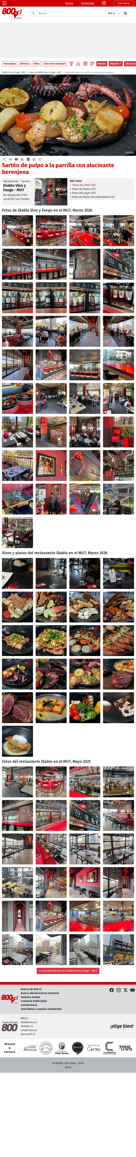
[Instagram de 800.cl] (118, 990)
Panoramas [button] (9, 63)
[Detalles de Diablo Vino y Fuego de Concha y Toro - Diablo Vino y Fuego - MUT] (118, 432)
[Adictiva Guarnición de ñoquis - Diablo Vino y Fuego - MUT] (51, 707)
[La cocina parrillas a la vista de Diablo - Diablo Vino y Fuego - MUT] (51, 364)
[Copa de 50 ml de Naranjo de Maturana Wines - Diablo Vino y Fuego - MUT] (51, 573)
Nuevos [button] (102, 63)
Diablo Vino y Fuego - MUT (14, 72)
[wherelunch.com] (125, 1048)
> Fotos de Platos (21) (83, 189)
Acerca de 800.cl (31, 989)
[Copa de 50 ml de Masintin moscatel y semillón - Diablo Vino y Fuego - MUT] (85, 573)
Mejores (114, 63)
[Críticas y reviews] (85, 63)
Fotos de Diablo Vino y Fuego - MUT (45, 72)
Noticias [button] (24, 63)
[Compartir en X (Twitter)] (22, 159)
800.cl (24, 1018)
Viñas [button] (37, 63)
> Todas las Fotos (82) (83, 185)
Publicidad (87, 3)
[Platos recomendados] (78, 63)
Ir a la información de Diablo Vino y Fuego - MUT (68, 970)
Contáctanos (29, 1005)
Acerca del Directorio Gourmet (40, 993)
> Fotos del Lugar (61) (83, 193)
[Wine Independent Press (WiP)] (77, 1048)
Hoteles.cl (27, 1026)
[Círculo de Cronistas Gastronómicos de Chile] (46, 1048)
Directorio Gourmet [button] (55, 63)
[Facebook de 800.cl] (111, 990)
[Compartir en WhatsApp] (34, 159)
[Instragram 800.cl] (104, 3)
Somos (69, 3)
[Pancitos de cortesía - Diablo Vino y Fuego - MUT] (17, 573)
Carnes (25, 181)
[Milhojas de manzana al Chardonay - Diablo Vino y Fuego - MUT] (17, 741)
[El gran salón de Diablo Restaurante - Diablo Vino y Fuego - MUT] (17, 331)
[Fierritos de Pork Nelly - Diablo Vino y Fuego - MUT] (17, 640)
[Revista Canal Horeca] (30, 1048)
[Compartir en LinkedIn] (28, 159)
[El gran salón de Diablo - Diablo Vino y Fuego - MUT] (118, 815)
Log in (68, 1067)
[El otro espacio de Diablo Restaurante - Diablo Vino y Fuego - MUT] (51, 882)
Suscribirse (124, 3)
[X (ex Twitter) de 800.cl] (125, 990)
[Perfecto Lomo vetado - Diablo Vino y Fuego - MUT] (118, 674)
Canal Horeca (29, 1030)
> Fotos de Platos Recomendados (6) (92, 197)
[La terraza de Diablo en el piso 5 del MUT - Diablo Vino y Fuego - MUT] (51, 398)
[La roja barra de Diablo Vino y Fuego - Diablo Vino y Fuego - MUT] (17, 230)
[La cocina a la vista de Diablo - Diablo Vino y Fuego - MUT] (51, 916)
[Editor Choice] (71, 63)
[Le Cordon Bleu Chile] (61, 1048)
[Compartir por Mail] (10, 159)
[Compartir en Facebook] (16, 159)
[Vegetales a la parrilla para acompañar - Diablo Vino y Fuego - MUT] (85, 707)
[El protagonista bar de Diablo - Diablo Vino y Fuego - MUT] (51, 781)
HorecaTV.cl (28, 1034)
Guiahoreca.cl (29, 1022)
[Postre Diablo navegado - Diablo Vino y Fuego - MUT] (118, 707)
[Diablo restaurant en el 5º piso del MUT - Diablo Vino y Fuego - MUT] (118, 949)
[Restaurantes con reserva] (92, 63)
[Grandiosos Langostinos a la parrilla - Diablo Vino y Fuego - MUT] (85, 640)
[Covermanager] (109, 1048)
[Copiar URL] (40, 159)
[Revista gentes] (93, 1048)
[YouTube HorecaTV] (132, 990)
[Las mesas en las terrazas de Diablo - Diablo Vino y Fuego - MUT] (17, 949)
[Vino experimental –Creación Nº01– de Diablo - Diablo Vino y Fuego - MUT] (118, 573)
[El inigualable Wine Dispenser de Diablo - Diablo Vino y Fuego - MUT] (17, 815)
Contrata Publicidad (34, 1001)
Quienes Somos (30, 997)
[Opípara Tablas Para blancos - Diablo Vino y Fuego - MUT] (17, 607)
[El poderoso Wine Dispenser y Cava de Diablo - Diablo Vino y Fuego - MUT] (17, 264)
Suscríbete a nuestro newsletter (41, 1009)
